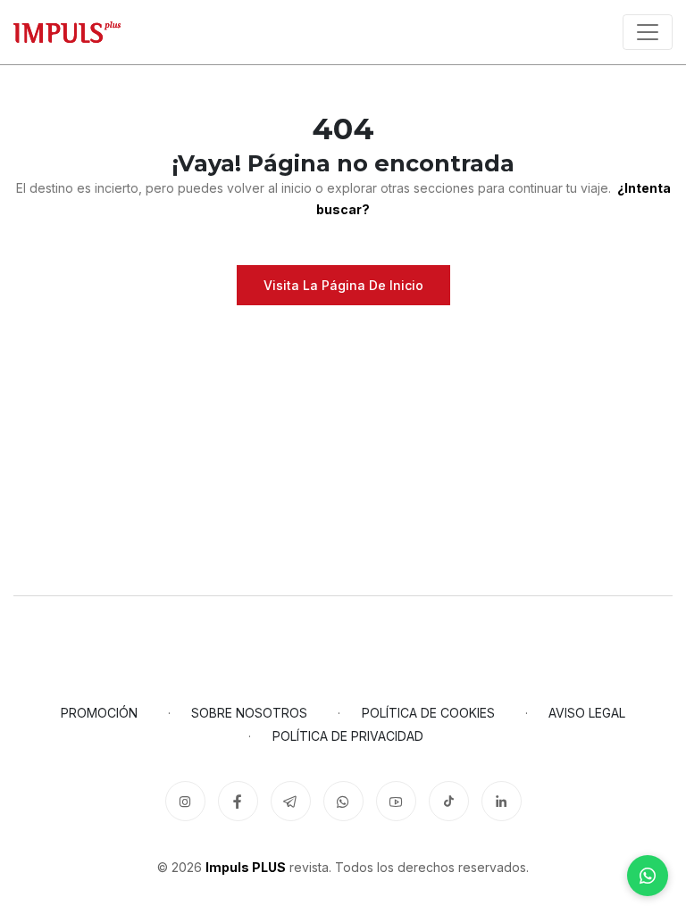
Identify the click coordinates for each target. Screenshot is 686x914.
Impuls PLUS (245, 867)
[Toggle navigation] (648, 32)
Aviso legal (586, 712)
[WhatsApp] (647, 875)
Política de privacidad (347, 736)
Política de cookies (428, 712)
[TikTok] (449, 801)
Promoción (99, 712)
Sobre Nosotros (249, 712)
